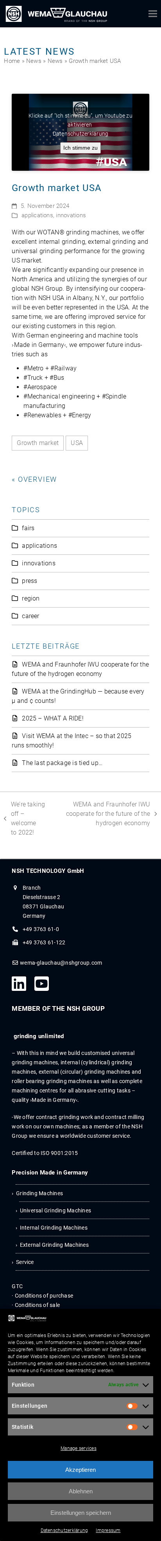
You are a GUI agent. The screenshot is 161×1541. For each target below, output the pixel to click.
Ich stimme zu (80, 148)
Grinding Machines (39, 1193)
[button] (152, 14)
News (33, 60)
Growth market (38, 443)
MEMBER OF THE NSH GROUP (58, 1008)
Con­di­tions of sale (37, 1305)
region (30, 598)
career (30, 616)
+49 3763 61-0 (41, 929)
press (29, 581)
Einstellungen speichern (80, 1512)
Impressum (108, 1530)
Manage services (79, 1448)
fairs (28, 528)
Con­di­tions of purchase (44, 1296)
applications (37, 215)
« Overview (34, 479)
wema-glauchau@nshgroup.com (61, 963)
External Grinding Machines (54, 1245)
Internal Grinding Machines (54, 1228)
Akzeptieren (80, 1469)
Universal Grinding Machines (55, 1210)
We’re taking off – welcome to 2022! (24, 818)
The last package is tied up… (62, 763)
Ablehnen (81, 1491)
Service (25, 1262)
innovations (71, 215)
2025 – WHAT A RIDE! (53, 718)
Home (12, 60)
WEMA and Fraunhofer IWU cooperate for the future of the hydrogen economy (104, 813)
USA (77, 443)
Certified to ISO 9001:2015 (45, 1153)
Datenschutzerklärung (64, 1530)
